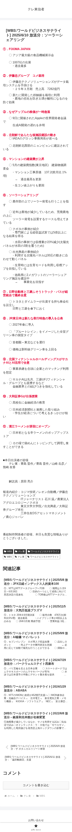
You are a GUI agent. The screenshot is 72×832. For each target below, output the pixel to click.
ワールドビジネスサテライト (45, 551)
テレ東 (21, 551)
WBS (9, 551)
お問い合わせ (36, 820)
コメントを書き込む (36, 785)
